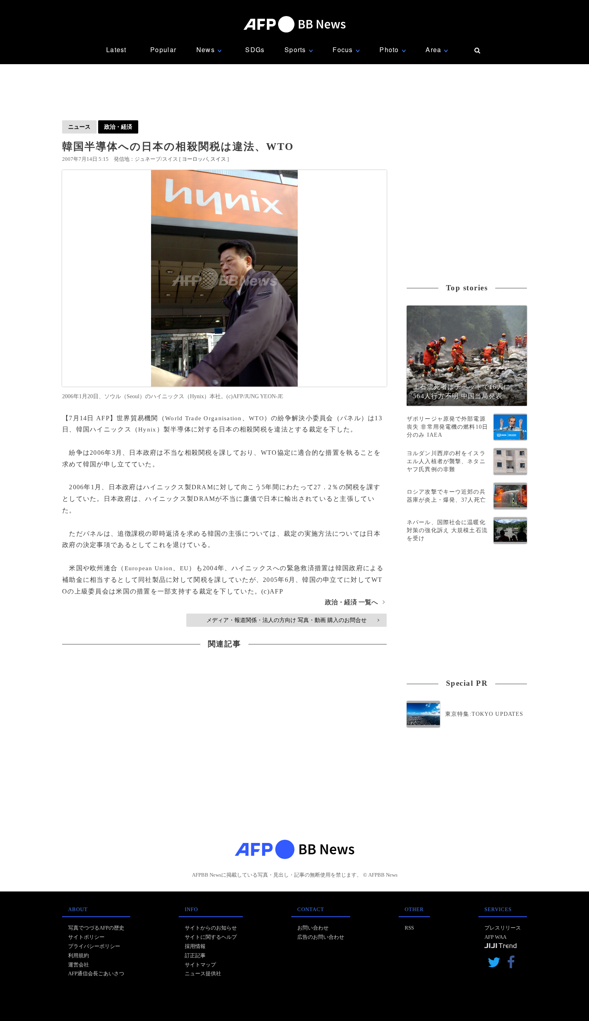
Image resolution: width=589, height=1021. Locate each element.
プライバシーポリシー (94, 946)
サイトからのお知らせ (211, 928)
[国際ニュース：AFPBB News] (294, 24)
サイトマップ (200, 965)
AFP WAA (495, 937)
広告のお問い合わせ (320, 937)
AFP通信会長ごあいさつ (96, 973)
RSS (409, 928)
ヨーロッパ (195, 159)
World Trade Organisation (203, 418)
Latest (116, 49)
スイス (218, 159)
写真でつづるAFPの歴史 (96, 928)
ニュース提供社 (203, 973)
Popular (163, 49)
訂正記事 (195, 955)
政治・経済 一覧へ (355, 602)
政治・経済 (118, 127)
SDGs (254, 49)
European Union (149, 568)
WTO (256, 418)
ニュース (79, 127)
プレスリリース (502, 928)
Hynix (147, 429)
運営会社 (78, 965)
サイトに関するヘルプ (211, 937)
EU (184, 568)
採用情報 (195, 946)
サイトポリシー (86, 937)
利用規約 (78, 955)
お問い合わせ (313, 928)
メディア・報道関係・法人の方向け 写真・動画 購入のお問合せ (292, 620)
